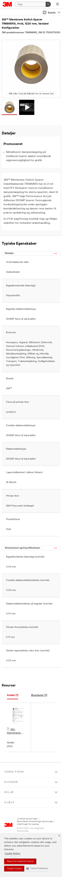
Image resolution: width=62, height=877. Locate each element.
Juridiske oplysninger (27, 819)
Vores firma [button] (14, 772)
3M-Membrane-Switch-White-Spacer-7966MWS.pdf (16, 731)
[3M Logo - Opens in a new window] (7, 4)
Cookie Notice (12, 853)
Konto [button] (51, 12)
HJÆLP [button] (9, 802)
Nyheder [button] (11, 782)
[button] (37, 868)
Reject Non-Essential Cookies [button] (20, 861)
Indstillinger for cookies (28, 824)
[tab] (12, 695)
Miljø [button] (9, 792)
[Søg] (48, 4)
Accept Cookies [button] (14, 869)
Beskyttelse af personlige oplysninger (35, 821)
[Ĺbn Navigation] (57, 4)
